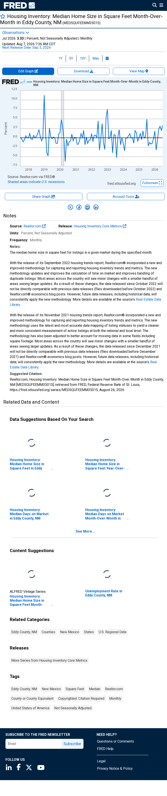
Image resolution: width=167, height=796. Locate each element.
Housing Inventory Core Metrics (98, 226)
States (89, 632)
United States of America (30, 708)
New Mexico (69, 632)
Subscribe (72, 743)
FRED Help (105, 749)
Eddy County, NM (24, 632)
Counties (48, 632)
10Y (83, 58)
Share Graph (41, 197)
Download (82, 71)
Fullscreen (150, 183)
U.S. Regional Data (112, 632)
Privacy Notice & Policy (115, 768)
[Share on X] (70, 207)
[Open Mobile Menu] (161, 6)
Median (94, 689)
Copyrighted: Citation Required (81, 698)
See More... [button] (85, 531)
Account (123, 197)
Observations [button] (13, 33)
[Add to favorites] (2, 16)
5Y (71, 58)
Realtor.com (32, 226)
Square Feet (75, 689)
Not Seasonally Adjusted (73, 708)
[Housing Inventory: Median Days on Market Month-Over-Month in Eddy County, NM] (107, 493)
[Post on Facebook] (79, 207)
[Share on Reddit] (87, 207)
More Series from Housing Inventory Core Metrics (49, 660)
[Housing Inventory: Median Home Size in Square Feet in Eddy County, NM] (31, 443)
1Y (60, 58)
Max (95, 58)
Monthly (115, 698)
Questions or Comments (115, 741)
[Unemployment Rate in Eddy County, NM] (107, 574)
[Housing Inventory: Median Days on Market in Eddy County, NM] (31, 493)
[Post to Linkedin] (96, 207)
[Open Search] (155, 6)
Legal (101, 761)
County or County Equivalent (32, 698)
